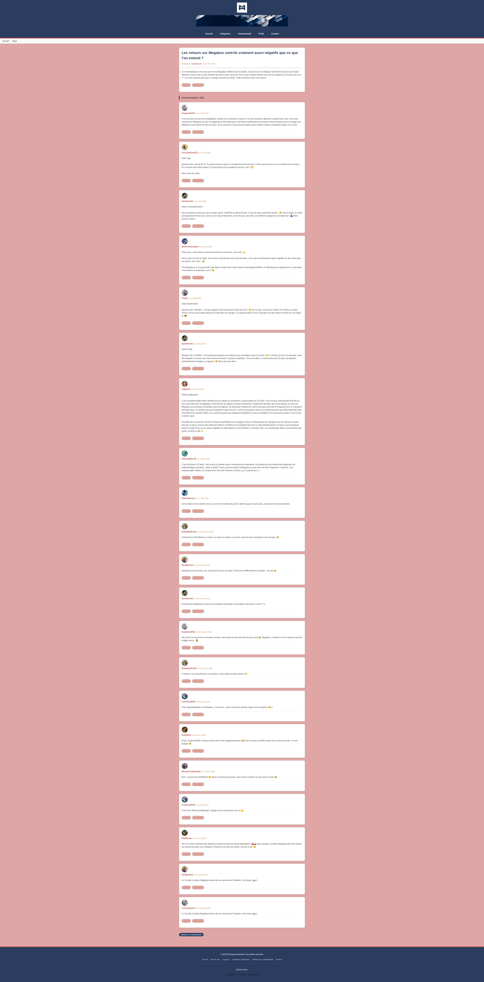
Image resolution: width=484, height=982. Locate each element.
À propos (226, 959)
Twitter (242, 975)
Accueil (209, 34)
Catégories (225, 34)
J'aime (186, 85)
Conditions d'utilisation (241, 959)
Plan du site (215, 959)
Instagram (254, 975)
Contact (275, 34)
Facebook (230, 975)
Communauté (244, 34)
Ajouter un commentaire (191, 935)
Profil (261, 34)
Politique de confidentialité (262, 959)
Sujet (14, 41)
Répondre (198, 85)
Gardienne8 (196, 64)
